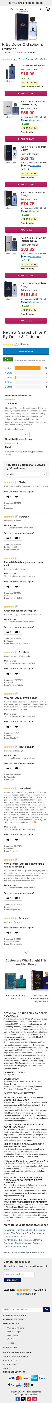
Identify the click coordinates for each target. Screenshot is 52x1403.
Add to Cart (27, 93)
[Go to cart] (48, 9)
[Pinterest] (29, 1399)
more (22, 1236)
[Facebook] (18, 1399)
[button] (4, 9)
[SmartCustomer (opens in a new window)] (26, 1294)
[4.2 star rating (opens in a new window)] (24, 1289)
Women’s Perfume (15, 1328)
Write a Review (41, 59)
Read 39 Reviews (26, 59)
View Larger (11, 81)
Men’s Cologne (14, 1331)
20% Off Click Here (29, 83)
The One (15, 1233)
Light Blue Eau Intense (32, 1233)
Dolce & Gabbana (15, 52)
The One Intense (23, 1243)
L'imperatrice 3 (11, 1236)
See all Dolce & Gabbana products (23, 1252)
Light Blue (21, 1230)
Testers (10, 1343)
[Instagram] (34, 1399)
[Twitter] (23, 1399)
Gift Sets (11, 1339)
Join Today (12, 1280)
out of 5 (40, 1289)
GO (46, 1309)
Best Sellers (12, 1335)
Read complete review (15, 429)
